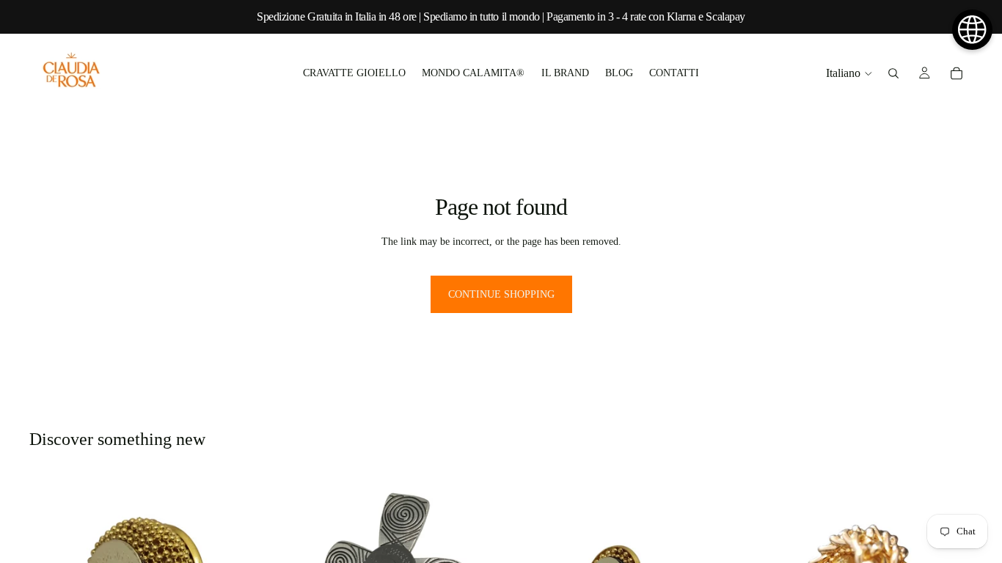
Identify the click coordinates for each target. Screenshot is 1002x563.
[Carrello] (956, 73)
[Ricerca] (893, 73)
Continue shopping (501, 294)
